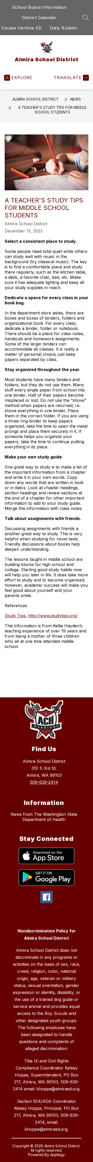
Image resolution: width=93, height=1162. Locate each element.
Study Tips (15, 615)
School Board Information (39, 7)
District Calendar (39, 17)
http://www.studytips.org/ (53, 615)
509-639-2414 (44, 782)
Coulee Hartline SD (22, 28)
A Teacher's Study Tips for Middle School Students (52, 109)
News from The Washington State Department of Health (44, 817)
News (75, 99)
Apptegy (57, 1154)
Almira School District (35, 99)
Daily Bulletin (63, 28)
